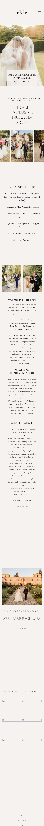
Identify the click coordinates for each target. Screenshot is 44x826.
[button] (39, 12)
